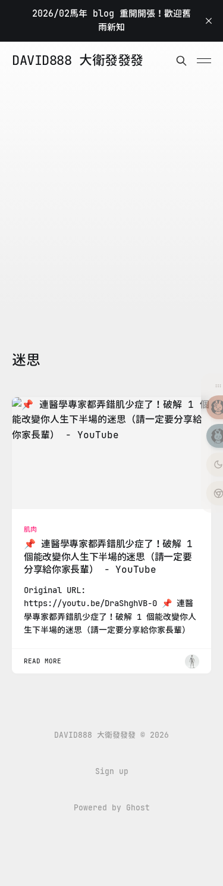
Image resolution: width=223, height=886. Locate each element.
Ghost (138, 808)
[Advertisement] (111, 197)
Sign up (111, 771)
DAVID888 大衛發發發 (77, 60)
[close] (208, 20)
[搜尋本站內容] (181, 61)
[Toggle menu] (204, 61)
